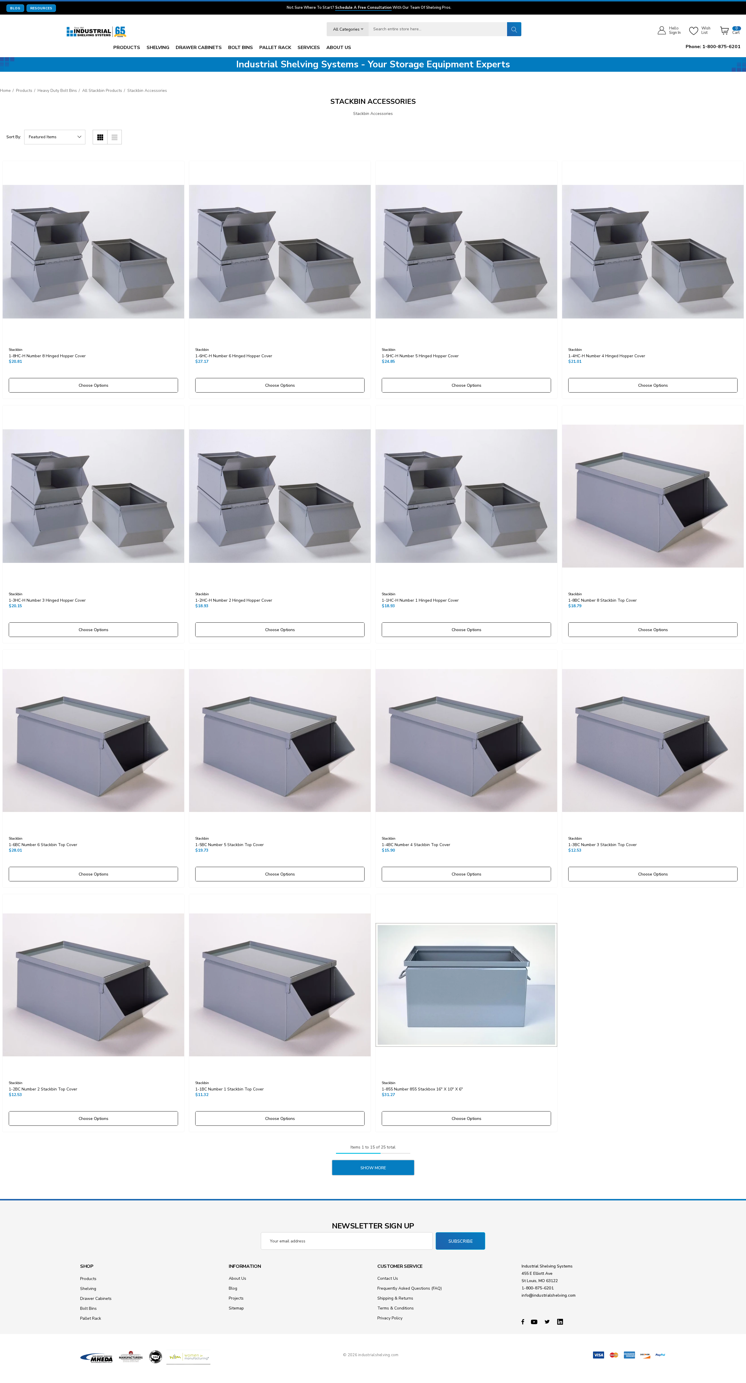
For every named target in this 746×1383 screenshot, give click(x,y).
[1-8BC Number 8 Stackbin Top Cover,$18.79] (653, 496)
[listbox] (54, 137)
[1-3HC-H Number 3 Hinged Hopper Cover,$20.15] (93, 496)
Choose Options (93, 385)
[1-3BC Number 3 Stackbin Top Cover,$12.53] (653, 740)
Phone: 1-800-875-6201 (713, 46)
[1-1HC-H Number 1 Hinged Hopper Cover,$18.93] (466, 496)
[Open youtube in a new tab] (535, 1321)
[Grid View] (100, 137)
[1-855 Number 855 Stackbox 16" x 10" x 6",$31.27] (466, 985)
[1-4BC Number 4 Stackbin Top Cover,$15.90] (466, 740)
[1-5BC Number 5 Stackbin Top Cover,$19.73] (280, 740)
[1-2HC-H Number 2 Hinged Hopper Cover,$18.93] (280, 496)
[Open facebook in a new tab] (522, 1321)
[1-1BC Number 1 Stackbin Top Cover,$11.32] (280, 985)
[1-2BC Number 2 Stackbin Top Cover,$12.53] (93, 985)
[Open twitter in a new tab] (548, 1321)
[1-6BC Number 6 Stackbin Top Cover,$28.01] (93, 740)
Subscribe (460, 1241)
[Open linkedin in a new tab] (561, 1321)
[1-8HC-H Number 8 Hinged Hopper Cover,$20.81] (93, 252)
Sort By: (13, 137)
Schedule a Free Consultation (363, 8)
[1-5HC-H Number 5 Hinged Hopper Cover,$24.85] (466, 252)
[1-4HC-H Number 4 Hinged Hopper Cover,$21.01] (653, 252)
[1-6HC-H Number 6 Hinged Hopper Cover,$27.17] (280, 252)
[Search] (514, 29)
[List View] (114, 137)
